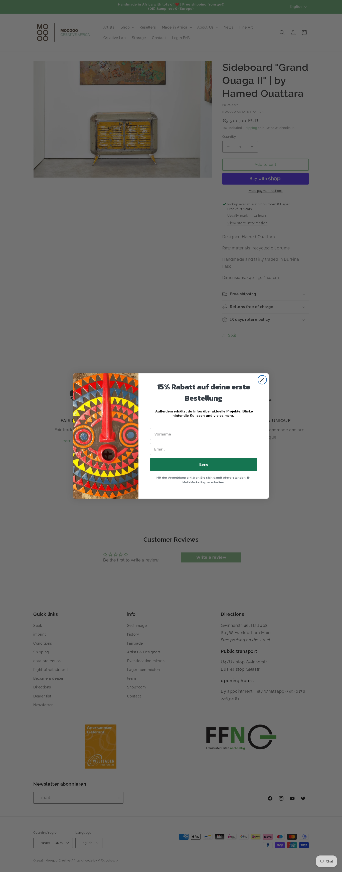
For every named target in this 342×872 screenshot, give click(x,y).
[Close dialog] (262, 379)
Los (203, 464)
